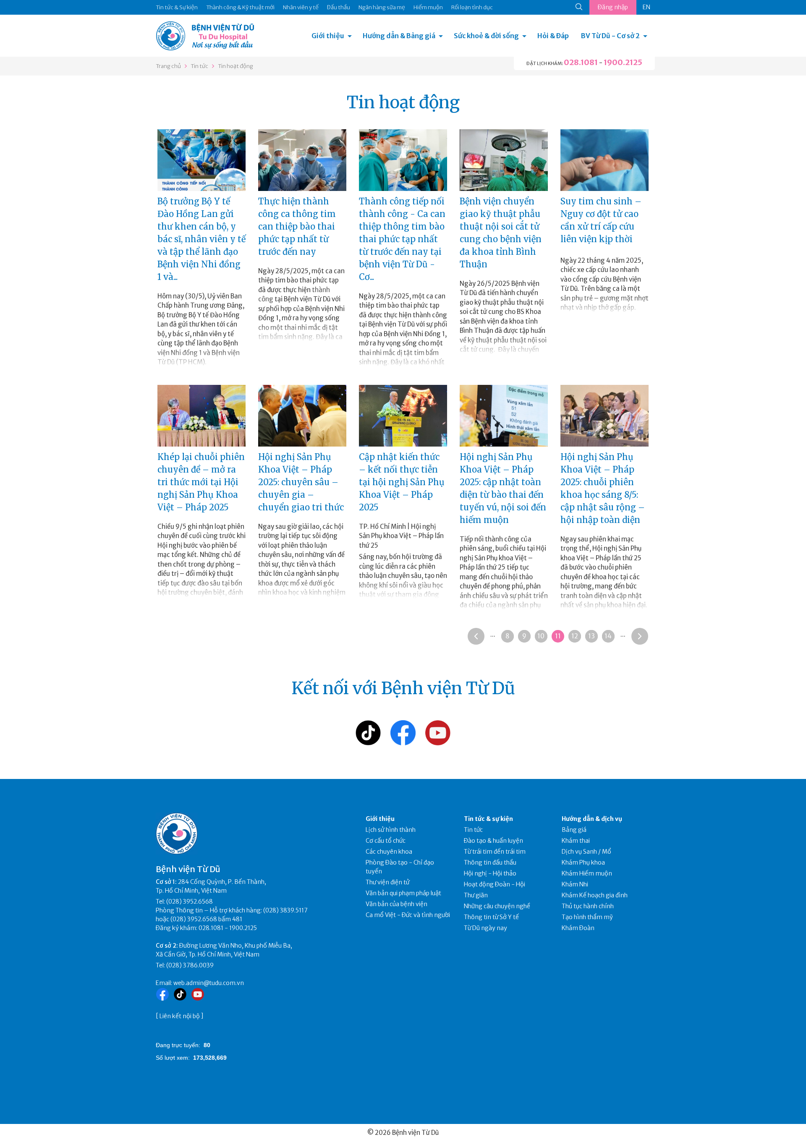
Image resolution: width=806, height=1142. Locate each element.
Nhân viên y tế (301, 7)
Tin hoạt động (235, 66)
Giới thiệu (327, 35)
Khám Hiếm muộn (587, 873)
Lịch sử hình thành (391, 830)
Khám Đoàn (578, 928)
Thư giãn (476, 895)
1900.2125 (623, 62)
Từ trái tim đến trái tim (495, 851)
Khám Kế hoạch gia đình (595, 895)
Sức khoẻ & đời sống (486, 35)
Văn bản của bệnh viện (396, 904)
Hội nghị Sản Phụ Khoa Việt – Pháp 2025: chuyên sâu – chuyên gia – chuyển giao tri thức (301, 482)
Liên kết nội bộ (180, 1016)
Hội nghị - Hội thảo (490, 873)
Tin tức (199, 66)
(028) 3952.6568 (189, 901)
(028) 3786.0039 (190, 965)
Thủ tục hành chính (588, 906)
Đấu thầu (338, 7)
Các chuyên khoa (389, 851)
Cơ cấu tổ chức (386, 840)
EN (646, 7)
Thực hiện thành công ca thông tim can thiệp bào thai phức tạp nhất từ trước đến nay (297, 226)
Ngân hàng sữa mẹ (382, 7)
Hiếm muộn (428, 7)
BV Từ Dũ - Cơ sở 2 (610, 35)
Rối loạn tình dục (472, 7)
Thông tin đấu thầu (490, 862)
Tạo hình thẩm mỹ (587, 917)
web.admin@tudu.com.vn (208, 983)
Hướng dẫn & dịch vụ (592, 819)
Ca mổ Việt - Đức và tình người (408, 915)
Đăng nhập (613, 7)
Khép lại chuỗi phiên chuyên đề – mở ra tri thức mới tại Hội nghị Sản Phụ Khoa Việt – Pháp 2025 (201, 482)
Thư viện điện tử (388, 882)
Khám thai (576, 840)
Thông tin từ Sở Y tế (491, 917)
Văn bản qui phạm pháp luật (403, 893)
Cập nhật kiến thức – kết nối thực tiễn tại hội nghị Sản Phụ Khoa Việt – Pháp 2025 (402, 482)
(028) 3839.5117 (285, 910)
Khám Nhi (575, 884)
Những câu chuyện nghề (497, 906)
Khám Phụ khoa (583, 862)
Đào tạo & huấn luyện (493, 840)
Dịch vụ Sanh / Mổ (586, 851)
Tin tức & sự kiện (488, 819)
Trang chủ (168, 66)
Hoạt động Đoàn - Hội (494, 884)
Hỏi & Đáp (553, 35)
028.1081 (581, 62)
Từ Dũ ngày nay (485, 928)
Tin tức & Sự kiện (177, 7)
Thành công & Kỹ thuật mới (240, 7)
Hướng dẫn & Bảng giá (399, 35)
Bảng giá (574, 830)
